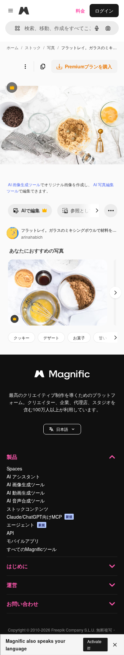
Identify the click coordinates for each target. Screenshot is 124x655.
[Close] (114, 645)
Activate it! (94, 644)
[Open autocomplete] (15, 28)
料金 (80, 10)
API (10, 533)
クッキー (21, 337)
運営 (12, 585)
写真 (51, 47)
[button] (62, 429)
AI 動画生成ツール (26, 492)
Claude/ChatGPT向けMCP (39, 516)
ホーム (13, 47)
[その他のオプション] (25, 66)
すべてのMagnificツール (32, 549)
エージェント (26, 524)
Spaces (14, 468)
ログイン (104, 10)
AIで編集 (26, 212)
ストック (33, 47)
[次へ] (97, 210)
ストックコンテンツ (27, 508)
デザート (51, 337)
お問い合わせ (22, 603)
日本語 (62, 429)
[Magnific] (62, 375)
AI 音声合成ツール (26, 500)
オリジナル (45, 88)
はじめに (17, 566)
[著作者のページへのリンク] (13, 233)
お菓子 (79, 337)
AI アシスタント (23, 476)
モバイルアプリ (23, 540)
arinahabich (32, 237)
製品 (12, 457)
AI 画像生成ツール (24, 184)
